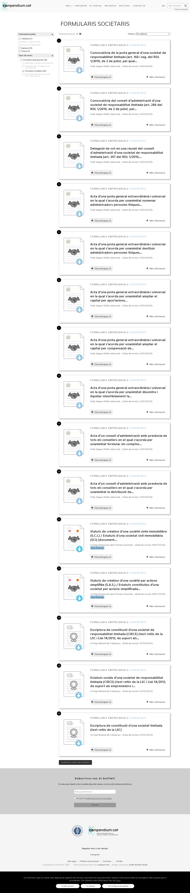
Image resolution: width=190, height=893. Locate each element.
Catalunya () (26, 39)
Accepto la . (94, 798)
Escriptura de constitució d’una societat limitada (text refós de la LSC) (126, 728)
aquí (118, 880)
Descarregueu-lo (103, 77)
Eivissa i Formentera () (31, 45)
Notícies (124, 5)
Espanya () (26, 48)
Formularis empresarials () (35, 60)
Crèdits (119, 861)
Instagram (95, 854)
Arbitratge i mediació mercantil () (39, 63)
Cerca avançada (181, 9)
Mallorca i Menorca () (30, 42)
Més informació (157, 77)
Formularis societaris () (35, 71)
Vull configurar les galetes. (118, 886)
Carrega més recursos (75, 762)
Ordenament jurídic (27, 34)
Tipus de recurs (25, 55)
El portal (96, 5)
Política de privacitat (89, 861)
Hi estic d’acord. (68, 886)
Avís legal (71, 861)
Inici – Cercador (76, 5)
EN (163, 5)
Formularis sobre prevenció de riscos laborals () (37, 75)
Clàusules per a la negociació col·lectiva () (37, 67)
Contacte (139, 5)
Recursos (111, 5)
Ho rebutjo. (90, 886)
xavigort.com (103, 864)
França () (25, 51)
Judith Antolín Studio (138, 864)
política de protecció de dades (99, 798)
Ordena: (132, 34)
